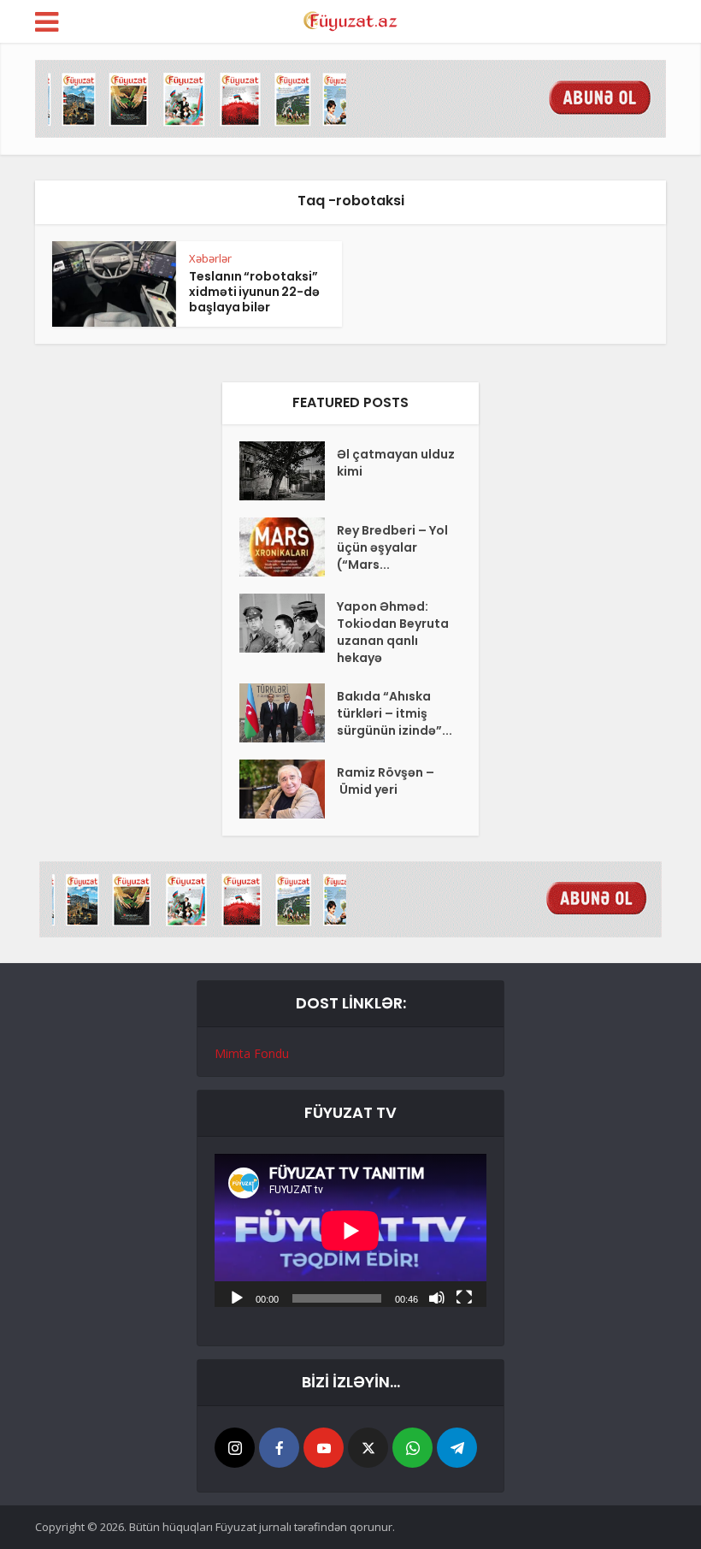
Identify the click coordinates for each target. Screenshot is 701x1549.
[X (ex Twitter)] (368, 1448)
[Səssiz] (436, 1297)
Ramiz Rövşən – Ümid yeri (385, 781)
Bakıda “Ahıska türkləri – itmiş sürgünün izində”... (394, 713)
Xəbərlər (210, 258)
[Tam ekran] (464, 1297)
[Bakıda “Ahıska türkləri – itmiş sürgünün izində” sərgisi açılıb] (288, 712)
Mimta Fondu (252, 1053)
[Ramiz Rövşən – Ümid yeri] (288, 789)
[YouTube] (323, 1448)
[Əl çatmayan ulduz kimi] (288, 470)
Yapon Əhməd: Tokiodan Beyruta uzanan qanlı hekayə (393, 632)
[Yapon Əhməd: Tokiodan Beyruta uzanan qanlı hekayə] (288, 623)
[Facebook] (279, 1448)
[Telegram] (457, 1448)
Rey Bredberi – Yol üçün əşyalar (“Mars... (392, 547)
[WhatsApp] (412, 1448)
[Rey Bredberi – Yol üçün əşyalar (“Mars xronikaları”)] (288, 546)
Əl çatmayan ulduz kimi (396, 463)
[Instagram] (235, 1448)
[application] (350, 1230)
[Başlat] (236, 1297)
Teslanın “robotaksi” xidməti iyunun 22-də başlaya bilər (254, 292)
